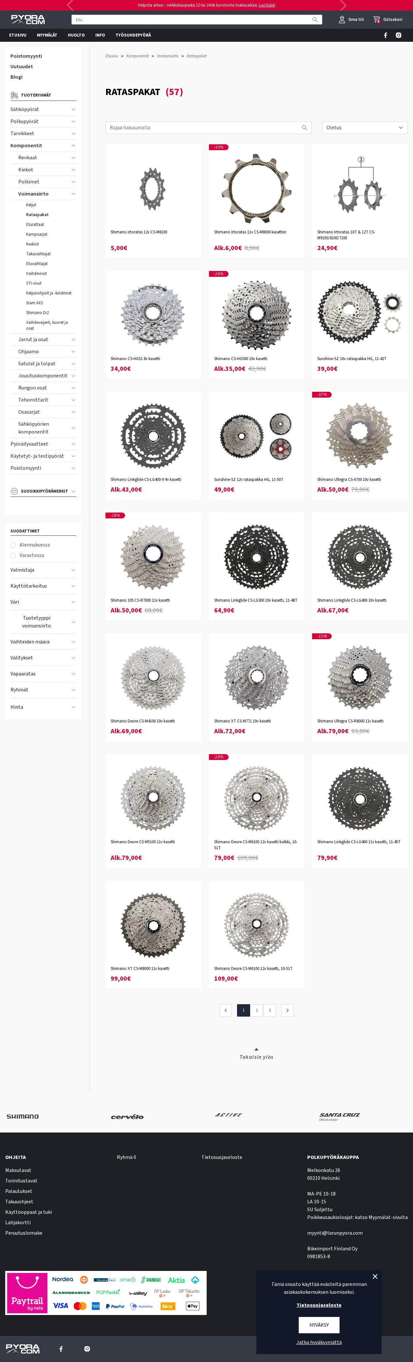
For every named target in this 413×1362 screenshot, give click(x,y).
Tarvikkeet (22, 133)
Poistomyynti (26, 56)
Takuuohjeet (19, 1201)
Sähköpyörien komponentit (33, 428)
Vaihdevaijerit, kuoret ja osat (47, 325)
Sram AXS (34, 303)
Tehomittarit (33, 400)
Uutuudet (21, 66)
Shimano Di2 (37, 313)
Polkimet (29, 181)
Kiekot (25, 169)
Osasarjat (29, 412)
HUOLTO (76, 35)
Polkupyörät (24, 121)
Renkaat (27, 157)
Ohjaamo (28, 351)
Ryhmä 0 (126, 1157)
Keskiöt (32, 244)
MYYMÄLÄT (47, 35)
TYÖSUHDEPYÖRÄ (133, 35)
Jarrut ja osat (33, 339)
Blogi (16, 77)
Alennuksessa (35, 544)
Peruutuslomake (23, 1233)
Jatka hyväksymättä (319, 1342)
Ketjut (31, 205)
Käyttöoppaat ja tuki (28, 1212)
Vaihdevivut (36, 274)
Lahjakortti (18, 1222)
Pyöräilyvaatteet (29, 444)
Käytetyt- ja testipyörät (37, 456)
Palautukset (18, 1191)
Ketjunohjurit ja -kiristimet (48, 293)
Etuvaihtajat (37, 264)
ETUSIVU (17, 35)
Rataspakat (37, 215)
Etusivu (111, 56)
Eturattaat (35, 225)
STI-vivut (33, 283)
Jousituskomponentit (43, 375)
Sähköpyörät (24, 109)
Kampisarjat (36, 234)
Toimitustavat (21, 1180)
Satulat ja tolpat (37, 363)
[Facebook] (385, 35)
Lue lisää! (267, 5)
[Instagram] (398, 35)
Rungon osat (32, 387)
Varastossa (32, 555)
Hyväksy (319, 1325)
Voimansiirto (33, 194)
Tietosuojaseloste (221, 1157)
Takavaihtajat (38, 254)
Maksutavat (18, 1170)
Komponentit (26, 145)
